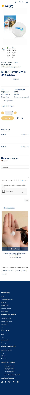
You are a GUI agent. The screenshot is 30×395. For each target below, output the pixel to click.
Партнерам (4, 343)
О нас (2, 296)
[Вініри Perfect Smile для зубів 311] (15, 26)
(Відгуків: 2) (16, 79)
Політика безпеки (6, 308)
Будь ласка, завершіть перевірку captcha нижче (13, 186)
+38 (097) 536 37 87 (9, 369)
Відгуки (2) (5, 129)
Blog (2, 334)
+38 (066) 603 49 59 (9, 366)
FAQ (2, 327)
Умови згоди (4, 311)
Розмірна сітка (8, 101)
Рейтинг (4, 180)
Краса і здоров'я (6, 64)
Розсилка (3, 359)
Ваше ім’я (5, 161)
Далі (26, 200)
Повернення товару (6, 321)
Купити (7, 118)
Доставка (3, 302)
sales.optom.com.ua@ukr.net (12, 375)
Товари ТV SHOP (13, 62)
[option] (15, 26)
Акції (2, 337)
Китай (16, 92)
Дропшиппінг (5, 340)
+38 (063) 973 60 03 (9, 372)
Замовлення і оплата (7, 299)
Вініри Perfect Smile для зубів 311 (11, 67)
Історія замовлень (6, 353)
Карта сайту (4, 324)
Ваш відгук (5, 167)
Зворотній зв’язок (6, 318)
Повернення (4, 305)
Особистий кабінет (6, 350)
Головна (3, 62)
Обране (3, 356)
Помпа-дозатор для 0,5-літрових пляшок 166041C (15, 254)
